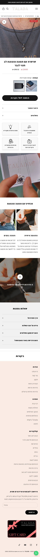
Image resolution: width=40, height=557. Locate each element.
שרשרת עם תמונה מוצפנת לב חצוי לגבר (11, 16)
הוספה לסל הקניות (20, 98)
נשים (36, 452)
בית (38, 16)
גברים (36, 456)
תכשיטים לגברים (29, 16)
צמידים (35, 448)
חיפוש (36, 424)
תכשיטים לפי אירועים (31, 484)
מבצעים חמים (33, 480)
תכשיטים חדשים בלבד (30, 440)
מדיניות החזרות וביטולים (30, 391)
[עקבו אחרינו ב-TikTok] (19, 545)
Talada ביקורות (32, 420)
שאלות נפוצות (33, 408)
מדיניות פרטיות (33, 387)
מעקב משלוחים (32, 412)
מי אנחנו (35, 371)
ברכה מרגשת (33, 468)
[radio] (19, 86)
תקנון (36, 379)
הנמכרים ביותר (33, 436)
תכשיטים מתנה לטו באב (29, 472)
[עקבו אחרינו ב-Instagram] (31, 545)
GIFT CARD (33, 476)
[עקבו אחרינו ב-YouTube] (25, 545)
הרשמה (32, 512)
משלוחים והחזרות (32, 416)
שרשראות (34, 444)
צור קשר (35, 375)
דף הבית (35, 403)
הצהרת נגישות (33, 384)
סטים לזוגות (34, 460)
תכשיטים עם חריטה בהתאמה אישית (26, 464)
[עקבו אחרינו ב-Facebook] (37, 545)
